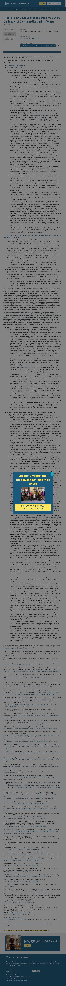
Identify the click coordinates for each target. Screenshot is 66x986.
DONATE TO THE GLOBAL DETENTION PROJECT (33, 507)
